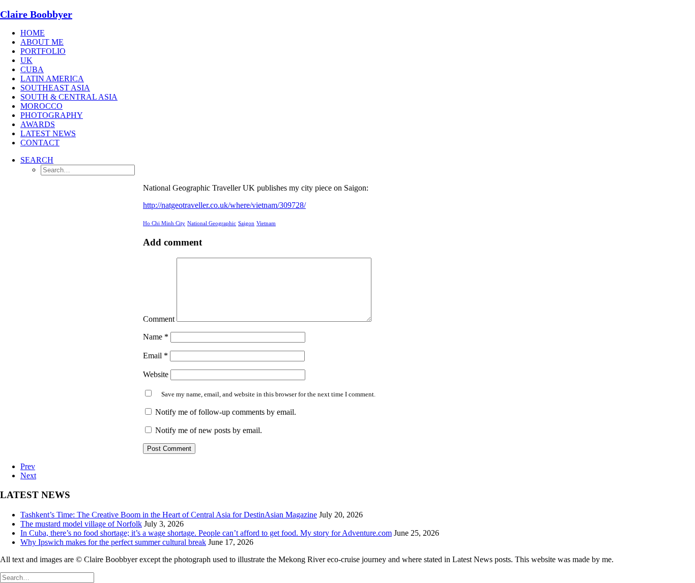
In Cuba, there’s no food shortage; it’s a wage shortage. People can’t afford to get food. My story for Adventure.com (206, 533)
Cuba (32, 69)
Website (155, 374)
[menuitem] (357, 33)
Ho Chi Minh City (164, 223)
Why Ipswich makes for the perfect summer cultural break (113, 542)
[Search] (47, 577)
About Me (42, 42)
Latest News (48, 133)
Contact (40, 142)
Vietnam (266, 223)
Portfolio (43, 51)
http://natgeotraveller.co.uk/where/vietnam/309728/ (224, 205)
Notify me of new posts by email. (208, 430)
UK (26, 60)
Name (155, 336)
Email (155, 355)
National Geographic (211, 223)
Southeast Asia (55, 87)
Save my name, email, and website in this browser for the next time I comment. (268, 394)
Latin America (52, 78)
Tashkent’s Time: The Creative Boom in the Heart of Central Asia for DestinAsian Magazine (168, 514)
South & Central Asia (69, 97)
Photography (51, 115)
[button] (36, 160)
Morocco (41, 106)
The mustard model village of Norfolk (81, 523)
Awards (37, 124)
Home (32, 32)
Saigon (246, 223)
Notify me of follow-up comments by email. (225, 412)
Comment (159, 319)
